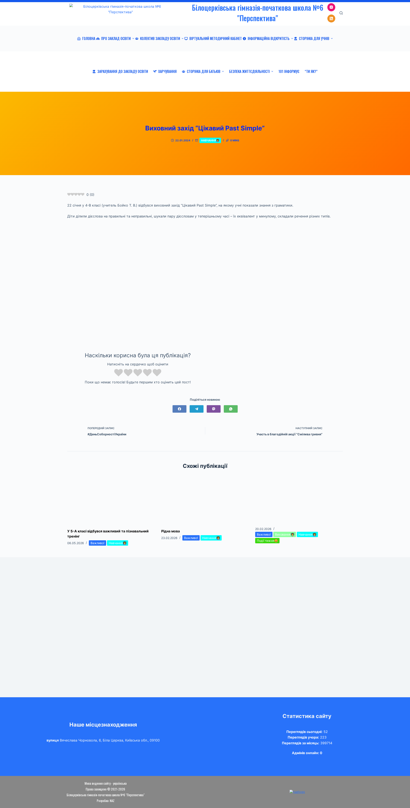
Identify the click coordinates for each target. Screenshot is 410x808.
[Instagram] (331, 7)
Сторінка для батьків (203, 71)
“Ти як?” (311, 71)
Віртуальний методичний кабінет (215, 38)
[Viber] (214, 409)
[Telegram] (197, 409)
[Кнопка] (70, 180)
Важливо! (97, 543)
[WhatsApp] (231, 409)
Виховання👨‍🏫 (284, 534)
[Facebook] (179, 409)
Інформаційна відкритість (269, 38)
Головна (88, 38)
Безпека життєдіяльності (249, 71)
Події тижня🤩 (267, 540)
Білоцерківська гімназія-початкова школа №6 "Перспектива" (257, 13)
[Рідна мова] (205, 499)
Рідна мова (170, 531)
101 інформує (288, 71)
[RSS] (331, 19)
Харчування (167, 71)
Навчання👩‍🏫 (210, 140)
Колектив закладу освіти (160, 38)
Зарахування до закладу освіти (122, 71)
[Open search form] (341, 13)
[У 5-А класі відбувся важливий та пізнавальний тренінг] (111, 499)
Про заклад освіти (116, 38)
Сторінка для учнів (314, 38)
